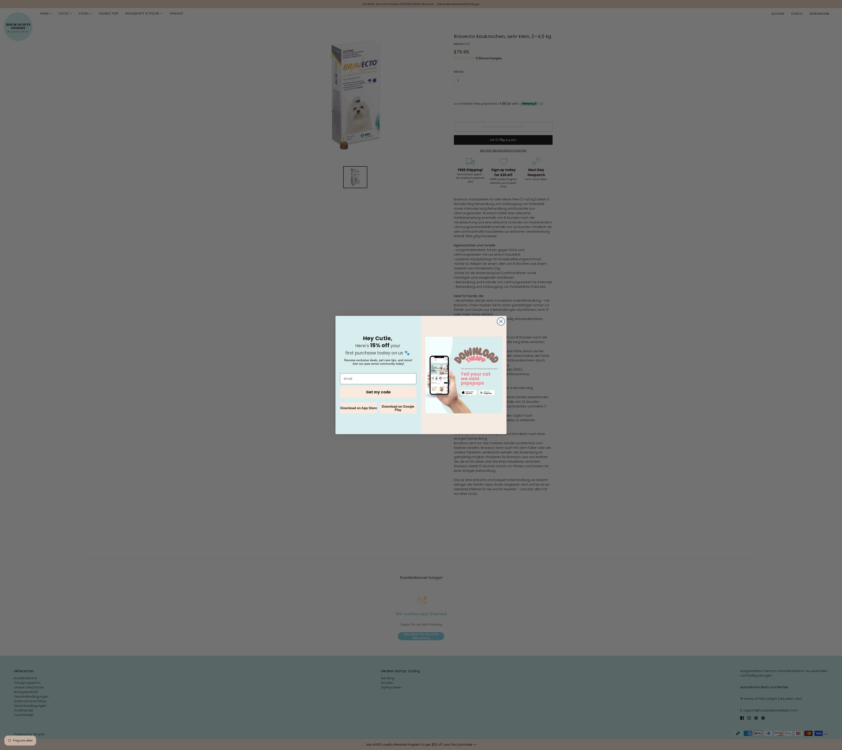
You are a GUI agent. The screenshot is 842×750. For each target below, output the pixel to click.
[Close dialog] (501, 321)
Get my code (378, 392)
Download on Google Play (398, 408)
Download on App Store (358, 408)
